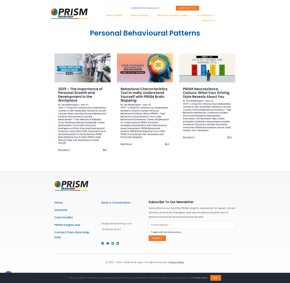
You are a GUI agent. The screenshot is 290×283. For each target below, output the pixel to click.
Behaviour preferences (194, 112)
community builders (217, 112)
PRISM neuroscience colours (209, 127)
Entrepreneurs (204, 118)
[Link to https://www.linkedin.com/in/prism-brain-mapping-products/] (121, 243)
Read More (63, 150)
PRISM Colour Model (131, 134)
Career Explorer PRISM (135, 122)
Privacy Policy (176, 262)
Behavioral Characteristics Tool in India (141, 116)
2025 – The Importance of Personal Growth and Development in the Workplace (80, 95)
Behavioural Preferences (133, 119)
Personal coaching (205, 124)
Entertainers (189, 118)
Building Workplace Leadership (81, 122)
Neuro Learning (75, 113)
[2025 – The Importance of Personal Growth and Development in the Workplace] (82, 68)
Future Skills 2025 (78, 131)
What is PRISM (150, 113)
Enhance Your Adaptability (92, 107)
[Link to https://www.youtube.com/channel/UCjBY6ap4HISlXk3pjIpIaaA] (107, 243)
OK (216, 277)
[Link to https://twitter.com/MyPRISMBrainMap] (112, 243)
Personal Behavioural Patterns (139, 112)
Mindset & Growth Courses (134, 110)
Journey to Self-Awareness (72, 110)
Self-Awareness (200, 130)
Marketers (200, 121)
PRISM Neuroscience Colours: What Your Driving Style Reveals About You (206, 93)
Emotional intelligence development (202, 115)
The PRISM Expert (70, 104)
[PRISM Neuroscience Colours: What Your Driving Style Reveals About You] (207, 68)
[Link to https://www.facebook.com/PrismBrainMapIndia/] (103, 243)
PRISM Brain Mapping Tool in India (80, 136)
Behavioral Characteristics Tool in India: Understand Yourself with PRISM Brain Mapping (144, 95)
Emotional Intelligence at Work (77, 127)
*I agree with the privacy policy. (166, 232)
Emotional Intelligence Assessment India (139, 124)
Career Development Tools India (81, 124)
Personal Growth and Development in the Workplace (82, 133)
